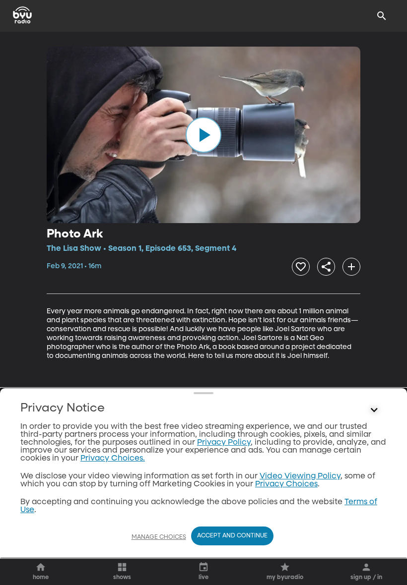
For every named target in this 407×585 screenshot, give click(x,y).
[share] (326, 267)
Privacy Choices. (112, 459)
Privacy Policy (224, 443)
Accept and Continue (232, 536)
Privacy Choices (286, 484)
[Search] (382, 16)
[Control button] (374, 410)
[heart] (301, 267)
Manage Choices (159, 537)
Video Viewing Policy (300, 476)
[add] (351, 267)
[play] (203, 135)
